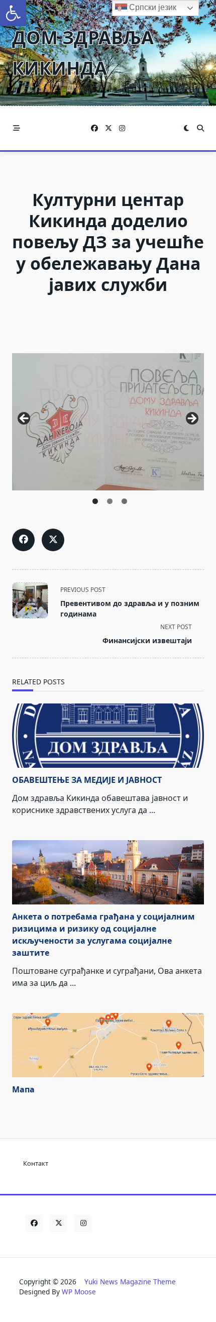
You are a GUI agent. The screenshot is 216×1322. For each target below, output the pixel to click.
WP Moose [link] (79, 1291)
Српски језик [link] (151, 7)
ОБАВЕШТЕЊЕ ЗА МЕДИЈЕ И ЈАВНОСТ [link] (87, 779)
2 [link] (110, 501)
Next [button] (191, 419)
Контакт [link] (35, 1163)
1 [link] (95, 501)
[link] (13, 13)
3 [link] (124, 501)
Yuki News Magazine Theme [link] (130, 1281)
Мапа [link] (23, 1089)
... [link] (152, 810)
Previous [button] (24, 419)
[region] (108, 421)
